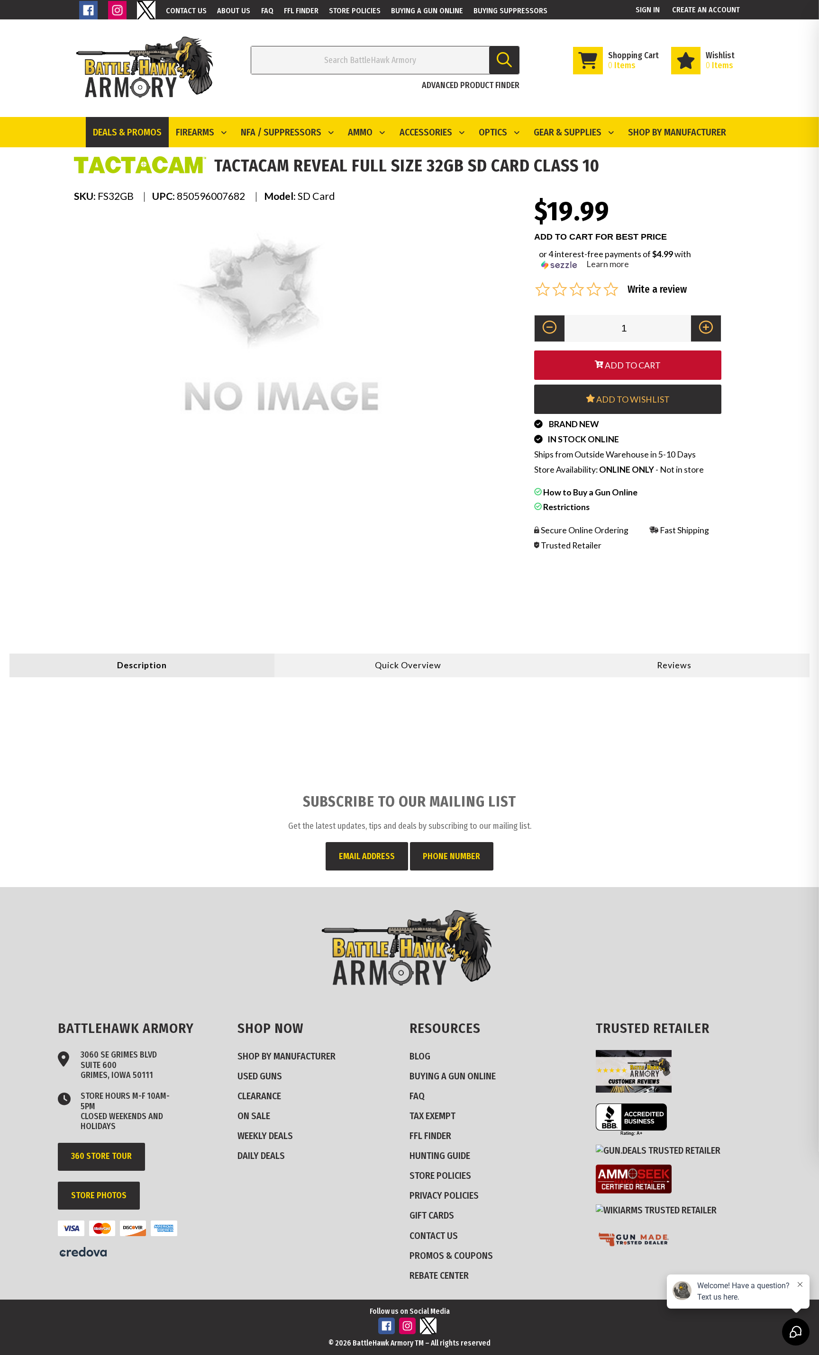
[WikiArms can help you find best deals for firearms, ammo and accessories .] (660, 1210)
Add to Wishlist (632, 399)
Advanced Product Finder (470, 85)
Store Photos (99, 1195)
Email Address (367, 856)
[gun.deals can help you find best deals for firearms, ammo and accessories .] (662, 1150)
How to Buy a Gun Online (589, 492)
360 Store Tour (101, 1156)
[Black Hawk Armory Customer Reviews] (637, 1089)
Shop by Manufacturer (677, 132)
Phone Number (451, 856)
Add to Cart (632, 365)
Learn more (607, 264)
